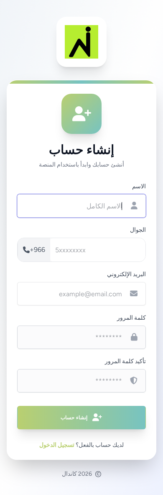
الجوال (138, 229)
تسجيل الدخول (56, 445)
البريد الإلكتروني (126, 274)
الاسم (139, 186)
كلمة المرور (131, 317)
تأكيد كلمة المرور (125, 361)
